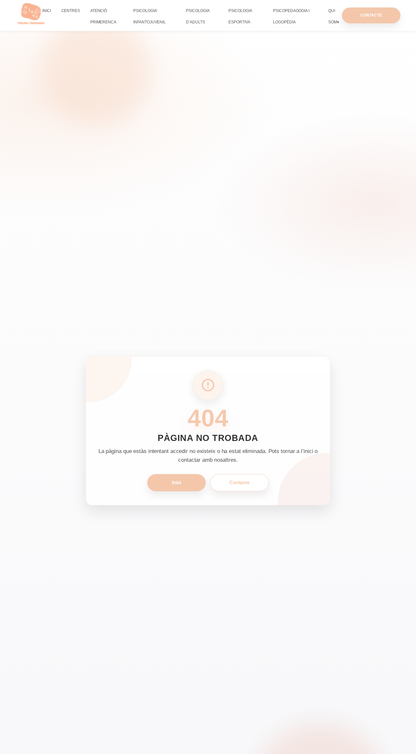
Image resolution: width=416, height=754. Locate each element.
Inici (46, 10)
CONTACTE (371, 15)
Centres (70, 10)
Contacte (239, 482)
